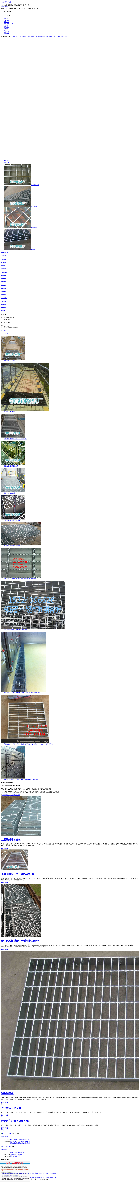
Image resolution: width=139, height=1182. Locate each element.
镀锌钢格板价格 (40, 36)
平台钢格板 (3, 301)
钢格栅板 (3, 265)
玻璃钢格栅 (3, 278)
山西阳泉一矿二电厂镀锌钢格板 (13, 546)
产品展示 (6, 333)
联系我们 (39, 1173)
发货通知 (8, 1146)
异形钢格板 (3, 291)
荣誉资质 (48, 1173)
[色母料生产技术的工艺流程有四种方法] (4, 1149)
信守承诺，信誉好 (11, 1107)
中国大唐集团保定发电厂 (11, 466)
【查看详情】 (4, 848)
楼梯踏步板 (3, 294)
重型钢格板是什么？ (15, 1156)
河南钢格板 (31, 36)
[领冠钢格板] (4, 6)
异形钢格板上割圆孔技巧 (17, 1154)
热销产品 (6, 160)
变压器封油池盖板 (11, 839)
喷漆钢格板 (3, 275)
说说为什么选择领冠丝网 (13, 795)
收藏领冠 (3, 2)
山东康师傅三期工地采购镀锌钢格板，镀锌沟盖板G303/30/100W (22, 693)
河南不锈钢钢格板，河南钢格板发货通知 (15, 629)
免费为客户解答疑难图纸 (15, 1120)
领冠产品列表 (4, 252)
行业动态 (8, 1133)
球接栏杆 (3, 310)
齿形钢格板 (3, 281)
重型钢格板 (3, 288)
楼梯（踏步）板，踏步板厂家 (17, 873)
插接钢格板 (3, 285)
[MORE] (3, 1133)
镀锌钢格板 (23, 36)
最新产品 (6, 162)
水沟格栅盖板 (4, 298)
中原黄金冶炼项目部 (9, 493)
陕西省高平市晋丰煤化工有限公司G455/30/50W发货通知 (20, 578)
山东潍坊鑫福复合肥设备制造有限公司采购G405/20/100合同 (21, 779)
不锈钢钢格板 (15, 36)
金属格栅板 (3, 259)
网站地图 (8, 2)
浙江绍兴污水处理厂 (9, 411)
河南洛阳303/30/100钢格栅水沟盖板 (20, 1141)
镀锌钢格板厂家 (50, 36)
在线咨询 (3, 1129)
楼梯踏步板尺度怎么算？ (17, 1152)
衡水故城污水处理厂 (9, 360)
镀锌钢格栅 (3, 256)
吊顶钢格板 (3, 304)
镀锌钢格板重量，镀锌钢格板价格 (20, 940)
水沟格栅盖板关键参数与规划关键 (19, 1139)
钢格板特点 (7, 1093)
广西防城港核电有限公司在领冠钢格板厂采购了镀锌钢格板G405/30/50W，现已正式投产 (29, 744)
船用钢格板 (3, 307)
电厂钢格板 (3, 262)
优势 (44, 1173)
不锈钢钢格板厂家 (61, 36)
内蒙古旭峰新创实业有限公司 (12, 520)
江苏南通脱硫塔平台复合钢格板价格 (20, 1143)
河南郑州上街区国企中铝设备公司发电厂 (15, 439)
